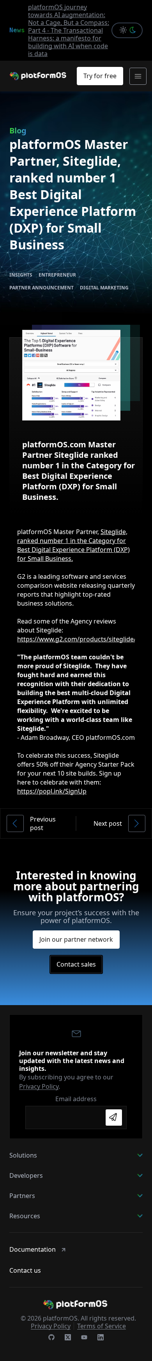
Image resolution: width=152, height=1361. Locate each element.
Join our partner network (76, 939)
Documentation (32, 1249)
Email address (76, 1099)
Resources (24, 1216)
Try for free (100, 76)
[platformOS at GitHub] (51, 1338)
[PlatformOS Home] (38, 76)
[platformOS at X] (68, 1338)
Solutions (23, 1155)
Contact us (25, 1270)
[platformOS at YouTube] (84, 1338)
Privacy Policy (38, 1086)
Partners (22, 1195)
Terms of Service (101, 1326)
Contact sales (76, 964)
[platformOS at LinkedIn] (100, 1338)
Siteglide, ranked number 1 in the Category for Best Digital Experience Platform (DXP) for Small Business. (73, 545)
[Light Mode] (121, 30)
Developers (26, 1175)
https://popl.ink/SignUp (52, 791)
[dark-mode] (134, 30)
